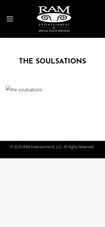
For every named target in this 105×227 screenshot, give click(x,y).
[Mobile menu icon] (10, 19)
